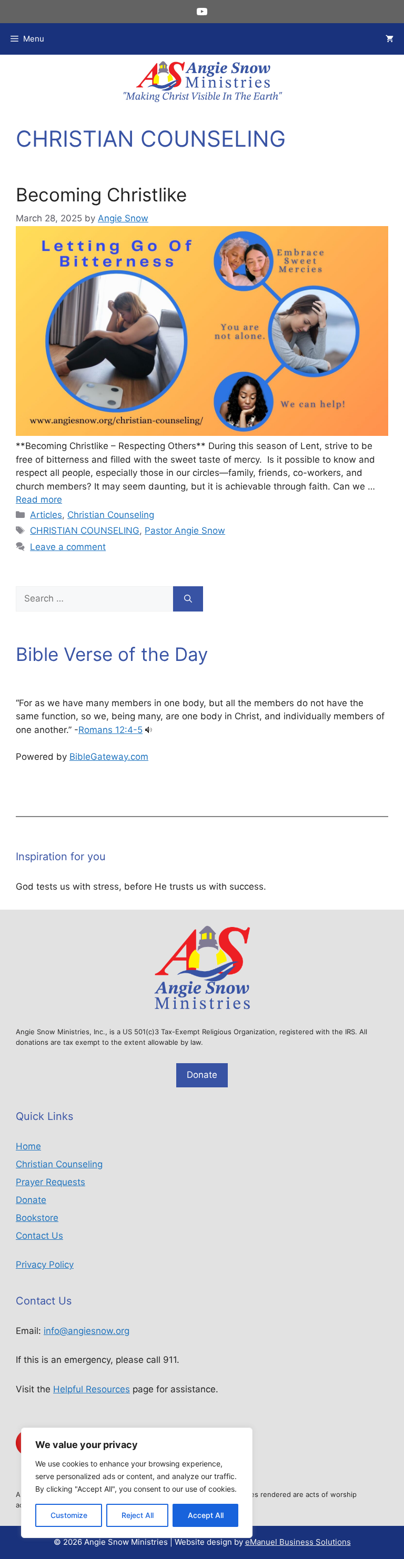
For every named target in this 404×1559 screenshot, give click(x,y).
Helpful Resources (91, 1389)
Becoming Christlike (101, 195)
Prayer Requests (50, 1182)
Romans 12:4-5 (110, 730)
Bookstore (37, 1217)
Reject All (138, 1515)
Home (28, 1146)
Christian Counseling (110, 515)
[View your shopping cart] (389, 39)
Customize (68, 1515)
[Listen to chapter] (148, 730)
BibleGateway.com (108, 756)
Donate (202, 1074)
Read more (39, 499)
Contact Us (39, 1235)
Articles (46, 515)
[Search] (188, 599)
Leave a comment (68, 547)
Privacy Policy (45, 1264)
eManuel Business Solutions (298, 1542)
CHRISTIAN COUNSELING (84, 530)
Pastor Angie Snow (185, 530)
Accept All (206, 1515)
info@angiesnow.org (86, 1331)
